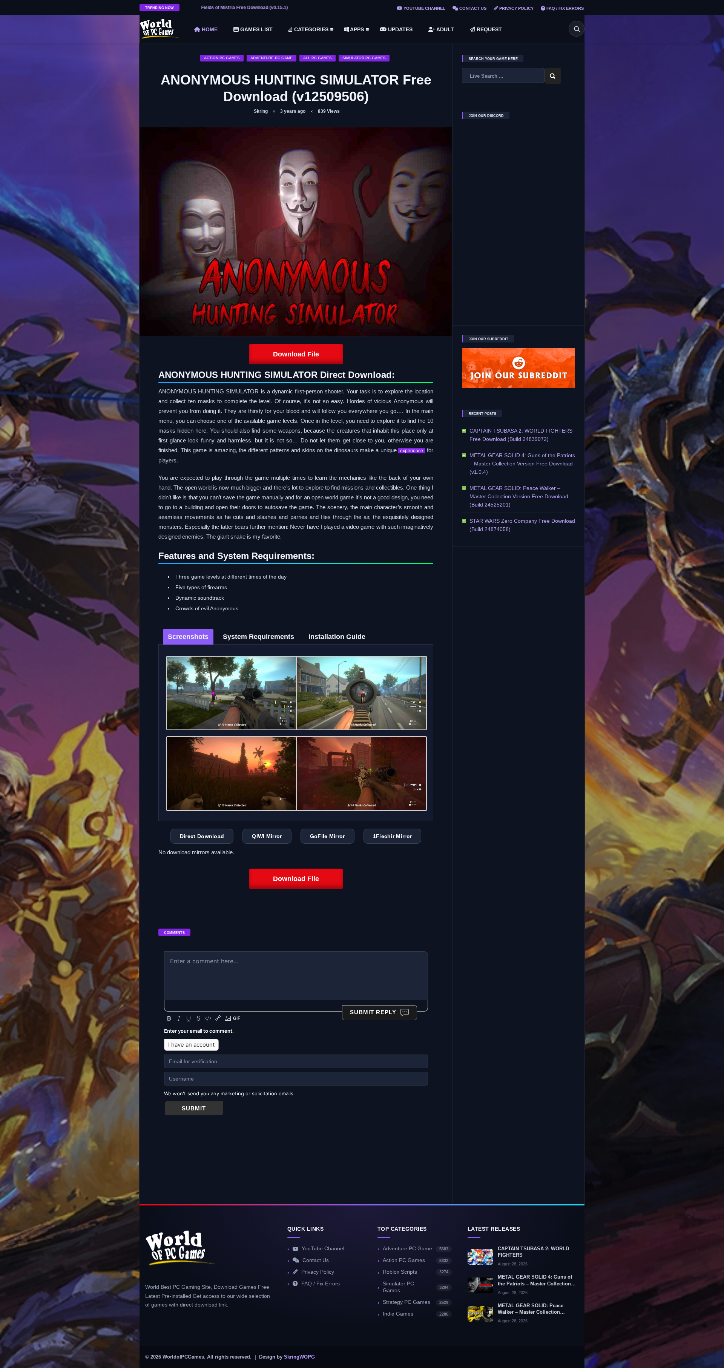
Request (488, 29)
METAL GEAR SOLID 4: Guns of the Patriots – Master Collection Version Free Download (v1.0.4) (522, 463)
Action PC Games (222, 58)
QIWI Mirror (267, 836)
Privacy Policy (516, 8)
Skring (261, 111)
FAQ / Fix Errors (564, 8)
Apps (356, 29)
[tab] (188, 637)
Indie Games (415, 1314)
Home (209, 29)
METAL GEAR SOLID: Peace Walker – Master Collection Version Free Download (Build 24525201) (518, 496)
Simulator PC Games (364, 58)
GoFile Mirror (327, 836)
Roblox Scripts (415, 1272)
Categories (310, 29)
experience (411, 450)
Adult (444, 29)
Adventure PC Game (271, 58)
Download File (296, 354)
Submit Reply (373, 1012)
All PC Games (317, 58)
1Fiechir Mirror (392, 836)
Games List (256, 29)
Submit (194, 1108)
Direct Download (202, 836)
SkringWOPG (299, 1357)
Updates (400, 29)
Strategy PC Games (415, 1302)
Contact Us (472, 8)
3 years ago (292, 111)
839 (329, 111)
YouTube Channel (423, 8)
